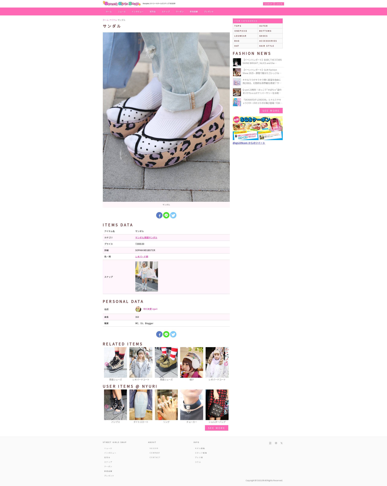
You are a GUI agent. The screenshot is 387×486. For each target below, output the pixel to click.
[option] (166, 120)
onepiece (240, 30)
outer (263, 26)
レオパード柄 (141, 256)
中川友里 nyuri (150, 308)
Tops (237, 26)
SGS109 (154, 448)
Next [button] (226, 364)
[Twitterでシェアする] (173, 215)
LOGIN (279, 4)
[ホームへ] (122, 3)
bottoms (265, 30)
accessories (268, 40)
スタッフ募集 (201, 453)
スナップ (166, 11)
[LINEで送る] (166, 215)
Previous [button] (106, 364)
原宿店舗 (194, 11)
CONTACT (155, 457)
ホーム (109, 11)
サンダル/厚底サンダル (146, 237)
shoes (263, 35)
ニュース (122, 11)
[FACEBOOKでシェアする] (159, 215)
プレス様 (199, 457)
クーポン (180, 11)
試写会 (153, 11)
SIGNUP (268, 4)
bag (237, 40)
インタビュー (138, 11)
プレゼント (209, 11)
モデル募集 (200, 448)
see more (216, 428)
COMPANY (155, 453)
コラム (198, 462)
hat (236, 45)
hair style (266, 45)
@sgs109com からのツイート (249, 143)
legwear (240, 35)
